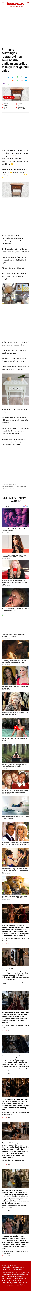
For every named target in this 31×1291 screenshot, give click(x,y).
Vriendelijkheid (8, 97)
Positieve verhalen (8, 489)
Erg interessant (15, 3)
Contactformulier (7, 1269)
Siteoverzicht (17, 1269)
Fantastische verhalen (9, 484)
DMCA (22, 1267)
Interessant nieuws (9, 487)
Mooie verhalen (21, 487)
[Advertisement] (15, 30)
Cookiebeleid (15, 1267)
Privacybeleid (6, 1267)
